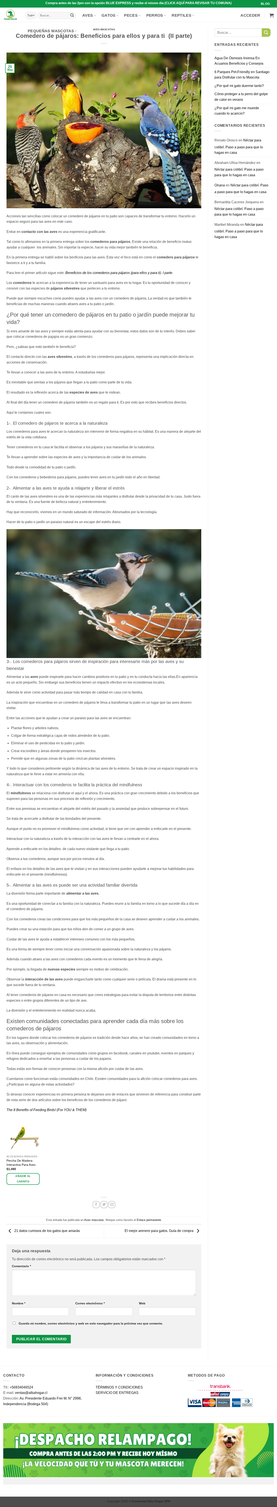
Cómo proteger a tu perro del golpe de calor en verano (241, 96)
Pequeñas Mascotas (51, 31)
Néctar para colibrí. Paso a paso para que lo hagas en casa (238, 146)
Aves (87, 15)
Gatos (108, 15)
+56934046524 (21, 1387)
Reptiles (181, 15)
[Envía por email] (111, 1204)
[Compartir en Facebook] (96, 1204)
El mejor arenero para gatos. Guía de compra (159, 1231)
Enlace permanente (149, 1220)
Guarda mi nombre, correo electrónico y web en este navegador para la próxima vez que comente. (91, 1323)
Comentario (21, 1266)
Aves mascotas (94, 1220)
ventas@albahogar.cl (31, 1393)
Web (142, 1303)
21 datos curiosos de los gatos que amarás (46, 1231)
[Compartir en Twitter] (104, 1204)
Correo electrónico (90, 1303)
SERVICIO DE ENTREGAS (117, 1393)
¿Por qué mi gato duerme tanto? (239, 86)
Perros (154, 15)
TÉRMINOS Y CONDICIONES (119, 1387)
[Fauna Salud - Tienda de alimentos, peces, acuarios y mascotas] (10, 15)
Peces (131, 15)
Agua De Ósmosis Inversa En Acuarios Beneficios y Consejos (238, 61)
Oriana (219, 185)
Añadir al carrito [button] (23, 1179)
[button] (250, 15)
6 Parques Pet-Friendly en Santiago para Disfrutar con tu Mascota (241, 74)
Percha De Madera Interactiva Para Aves (20, 1162)
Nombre (18, 1303)
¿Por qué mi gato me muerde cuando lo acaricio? (236, 110)
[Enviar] (72, 15)
